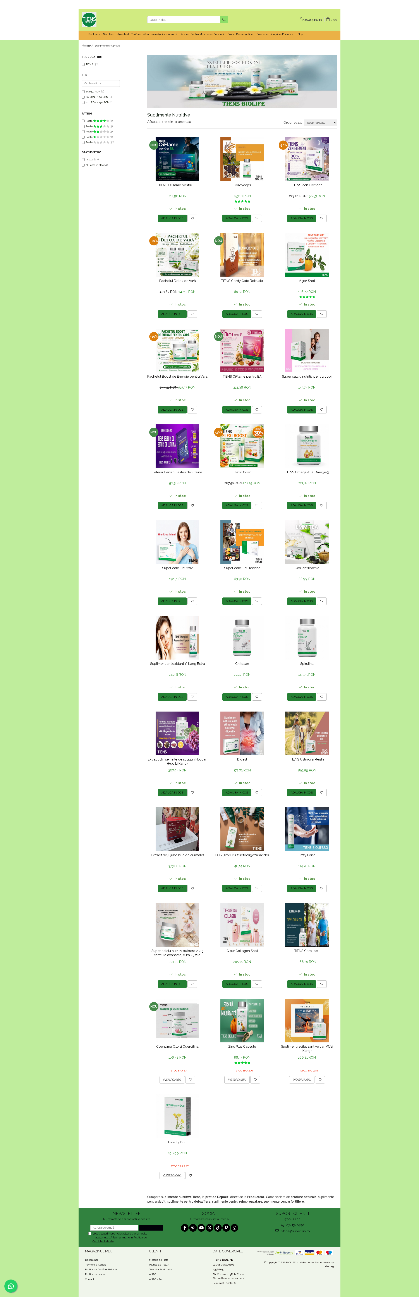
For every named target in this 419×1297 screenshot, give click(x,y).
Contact (89, 1279)
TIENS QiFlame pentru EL (177, 185)
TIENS (89, 64)
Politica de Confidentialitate (101, 1269)
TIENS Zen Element (307, 185)
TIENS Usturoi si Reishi (307, 759)
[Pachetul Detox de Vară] (177, 255)
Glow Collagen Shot (242, 951)
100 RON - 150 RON (97, 102)
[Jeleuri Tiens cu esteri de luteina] (177, 446)
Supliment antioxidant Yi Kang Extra (177, 664)
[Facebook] (185, 1228)
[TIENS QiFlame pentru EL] (177, 159)
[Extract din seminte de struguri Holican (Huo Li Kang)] (177, 733)
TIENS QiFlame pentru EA (242, 377)
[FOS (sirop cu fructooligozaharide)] (242, 829)
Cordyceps (242, 185)
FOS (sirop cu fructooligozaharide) (242, 855)
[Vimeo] (226, 1228)
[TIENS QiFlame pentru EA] (242, 350)
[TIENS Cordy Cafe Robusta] (242, 255)
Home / (88, 45)
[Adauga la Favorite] (192, 218)
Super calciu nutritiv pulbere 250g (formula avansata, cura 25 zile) (177, 953)
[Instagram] (234, 1228)
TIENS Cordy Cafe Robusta (242, 281)
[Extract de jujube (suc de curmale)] (177, 829)
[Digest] (242, 733)
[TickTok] (218, 1228)
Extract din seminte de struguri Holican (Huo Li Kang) (177, 761)
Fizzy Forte (307, 855)
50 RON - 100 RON (97, 97)
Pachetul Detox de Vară (177, 281)
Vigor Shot (307, 281)
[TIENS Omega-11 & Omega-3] (306, 446)
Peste (89, 120)
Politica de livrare (95, 1274)
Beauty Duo (177, 1142)
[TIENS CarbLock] (306, 925)
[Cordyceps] (242, 159)
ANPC (152, 1274)
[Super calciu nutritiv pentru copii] (306, 350)
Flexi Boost (242, 472)
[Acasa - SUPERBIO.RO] (103, 19)
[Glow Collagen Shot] (242, 925)
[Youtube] (201, 1228)
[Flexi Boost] (242, 446)
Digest (242, 759)
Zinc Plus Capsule (242, 1047)
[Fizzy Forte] (306, 829)
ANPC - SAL (156, 1279)
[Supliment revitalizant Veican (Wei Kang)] (306, 1020)
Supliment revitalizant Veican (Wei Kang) (307, 1049)
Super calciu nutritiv (177, 568)
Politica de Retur (158, 1264)
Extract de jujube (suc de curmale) (177, 855)
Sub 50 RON (93, 91)
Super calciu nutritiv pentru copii (307, 377)
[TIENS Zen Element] (306, 159)
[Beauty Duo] (177, 1116)
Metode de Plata (158, 1259)
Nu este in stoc (95, 165)
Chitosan (242, 664)
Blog (300, 34)
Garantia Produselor (160, 1269)
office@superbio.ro (295, 1231)
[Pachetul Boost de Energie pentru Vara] (177, 350)
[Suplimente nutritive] (242, 81)
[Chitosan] (242, 638)
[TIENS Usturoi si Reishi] (306, 733)
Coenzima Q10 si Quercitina (177, 1047)
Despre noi (91, 1259)
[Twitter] (209, 1228)
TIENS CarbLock (306, 951)
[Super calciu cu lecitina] (242, 542)
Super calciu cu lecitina (242, 568)
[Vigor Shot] (306, 255)
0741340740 (294, 1225)
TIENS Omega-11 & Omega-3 (307, 472)
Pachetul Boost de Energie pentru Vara (177, 377)
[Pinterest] (193, 1228)
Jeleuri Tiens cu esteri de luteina (177, 472)
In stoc (89, 159)
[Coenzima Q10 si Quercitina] (177, 1020)
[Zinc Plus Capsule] (242, 1020)
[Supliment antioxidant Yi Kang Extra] (177, 638)
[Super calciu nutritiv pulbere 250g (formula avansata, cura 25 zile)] (177, 925)
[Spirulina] (306, 638)
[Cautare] (224, 19)
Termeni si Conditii (96, 1264)
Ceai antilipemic (307, 568)
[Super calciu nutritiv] (177, 542)
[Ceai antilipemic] (306, 542)
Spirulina (307, 664)
